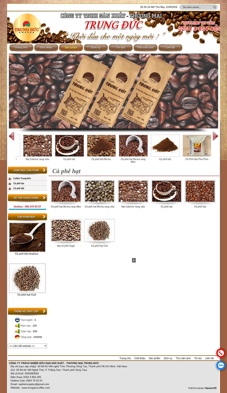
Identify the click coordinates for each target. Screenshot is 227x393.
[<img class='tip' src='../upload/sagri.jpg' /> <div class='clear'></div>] (66, 243)
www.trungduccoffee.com (36, 387)
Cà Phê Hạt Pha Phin (197, 159)
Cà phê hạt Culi (26, 294)
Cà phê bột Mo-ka (101, 159)
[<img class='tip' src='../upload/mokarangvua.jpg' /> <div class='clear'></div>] (99, 204)
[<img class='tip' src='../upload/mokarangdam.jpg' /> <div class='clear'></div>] (66, 204)
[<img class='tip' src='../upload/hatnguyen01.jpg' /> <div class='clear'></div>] (200, 204)
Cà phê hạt (69, 159)
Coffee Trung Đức (22, 178)
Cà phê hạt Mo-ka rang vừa (99, 206)
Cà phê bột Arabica (26, 253)
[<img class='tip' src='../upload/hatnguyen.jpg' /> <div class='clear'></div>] (166, 204)
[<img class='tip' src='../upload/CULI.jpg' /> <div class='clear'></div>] (99, 243)
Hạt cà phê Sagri (66, 245)
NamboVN (210, 388)
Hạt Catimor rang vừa (37, 159)
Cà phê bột (165, 159)
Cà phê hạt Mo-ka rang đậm (133, 160)
